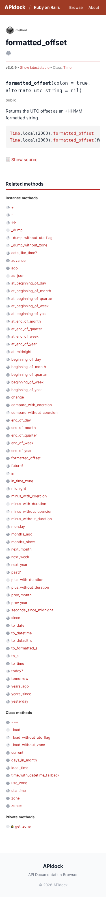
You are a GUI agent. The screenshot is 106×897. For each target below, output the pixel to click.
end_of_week (22, 443)
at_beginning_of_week (30, 306)
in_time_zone (22, 481)
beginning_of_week (27, 382)
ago (14, 268)
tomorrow (19, 678)
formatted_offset (73, 133)
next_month (21, 549)
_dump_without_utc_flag (32, 238)
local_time (19, 768)
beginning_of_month (28, 367)
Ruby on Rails (47, 7)
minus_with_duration (28, 504)
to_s (15, 656)
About (93, 7)
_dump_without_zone (29, 245)
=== (14, 722)
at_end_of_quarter (26, 329)
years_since (21, 694)
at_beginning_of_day (28, 283)
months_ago (22, 534)
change (17, 397)
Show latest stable (35, 67)
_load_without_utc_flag (30, 737)
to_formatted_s (24, 648)
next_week (20, 557)
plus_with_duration (27, 580)
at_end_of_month (26, 321)
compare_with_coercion (31, 405)
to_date (17, 625)
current (17, 752)
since (15, 618)
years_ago (20, 686)
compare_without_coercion (34, 412)
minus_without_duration (31, 519)
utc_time (18, 790)
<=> (13, 222)
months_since (23, 542)
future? (17, 466)
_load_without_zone (28, 745)
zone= (16, 805)
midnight (18, 488)
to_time (17, 663)
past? (16, 572)
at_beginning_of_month (31, 291)
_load (15, 730)
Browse (76, 7)
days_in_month (24, 760)
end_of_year (21, 450)
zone (15, 798)
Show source (24, 159)
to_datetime (21, 633)
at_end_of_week (24, 336)
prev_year (19, 603)
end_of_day (21, 420)
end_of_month (23, 427)
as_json (17, 275)
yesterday (19, 701)
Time (67, 67)
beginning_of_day (26, 359)
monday (18, 526)
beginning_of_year (26, 390)
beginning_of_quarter (29, 374)
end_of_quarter (24, 435)
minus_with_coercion (29, 496)
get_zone (23, 826)
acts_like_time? (24, 253)
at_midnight (21, 352)
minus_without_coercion (31, 511)
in (12, 473)
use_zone (19, 783)
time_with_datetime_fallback (35, 775)
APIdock (15, 7)
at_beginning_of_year (29, 314)
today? (17, 671)
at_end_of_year (24, 344)
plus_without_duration (30, 587)
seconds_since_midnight (32, 610)
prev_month (21, 595)
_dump (17, 230)
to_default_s (21, 640)
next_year (19, 564)
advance (18, 260)
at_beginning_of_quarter (31, 298)
